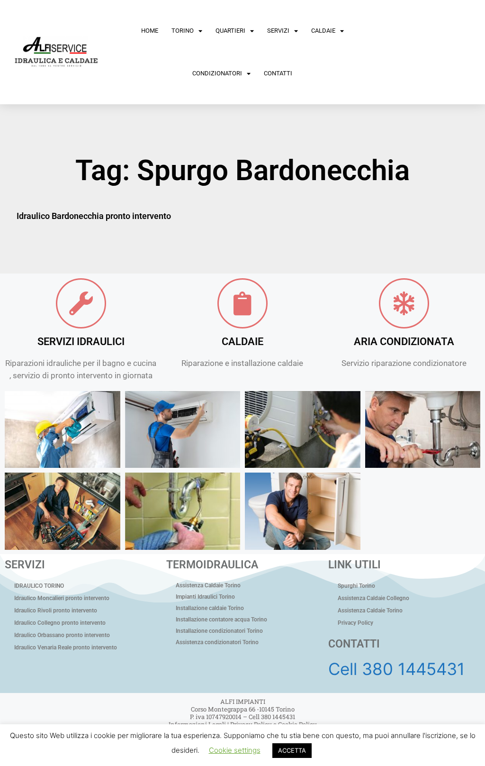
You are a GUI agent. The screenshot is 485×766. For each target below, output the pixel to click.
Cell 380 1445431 (396, 669)
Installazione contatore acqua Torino (221, 619)
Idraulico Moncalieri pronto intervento (61, 598)
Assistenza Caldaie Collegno (373, 598)
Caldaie (323, 30)
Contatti (278, 73)
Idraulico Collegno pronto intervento (60, 623)
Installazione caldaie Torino (210, 608)
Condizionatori (217, 73)
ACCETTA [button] (292, 750)
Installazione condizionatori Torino (219, 631)
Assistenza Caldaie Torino (208, 585)
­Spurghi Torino (356, 586)
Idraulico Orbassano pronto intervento (62, 635)
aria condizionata (404, 341)
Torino (182, 30)
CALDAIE (242, 341)
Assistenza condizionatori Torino (217, 642)
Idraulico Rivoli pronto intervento (55, 610)
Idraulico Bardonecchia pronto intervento (94, 216)
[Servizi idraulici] (81, 303)
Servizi (278, 30)
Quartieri (230, 30)
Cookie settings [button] (234, 750)
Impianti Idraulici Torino (205, 596)
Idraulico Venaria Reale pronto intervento (65, 647)
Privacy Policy (355, 623)
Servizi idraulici (81, 341)
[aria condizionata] (404, 303)
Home (149, 30)
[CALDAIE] (242, 303)
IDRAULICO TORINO (39, 586)
